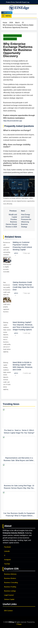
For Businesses (10, 39)
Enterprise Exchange (12, 36)
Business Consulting (11, 582)
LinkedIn (7, 551)
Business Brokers (10, 578)
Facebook (7, 547)
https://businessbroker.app (12, 121)
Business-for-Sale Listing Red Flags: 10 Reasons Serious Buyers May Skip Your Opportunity (19, 488)
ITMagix (19, 624)
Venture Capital (9, 599)
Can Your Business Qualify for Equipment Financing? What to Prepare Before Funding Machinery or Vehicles (19, 515)
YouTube (7, 564)
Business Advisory (10, 574)
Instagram (7, 559)
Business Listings (10, 591)
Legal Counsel (9, 595)
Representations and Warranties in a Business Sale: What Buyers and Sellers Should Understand (19, 460)
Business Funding (10, 587)
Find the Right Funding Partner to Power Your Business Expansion (17, 2)
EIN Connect (8, 610)
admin (16, 253)
